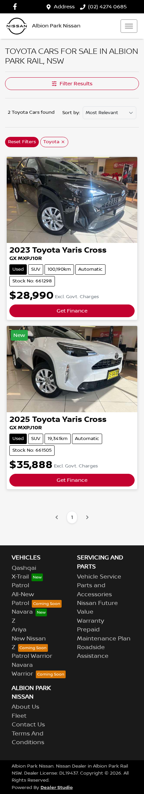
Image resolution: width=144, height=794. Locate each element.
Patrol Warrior (32, 656)
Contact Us (28, 724)
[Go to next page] (87, 517)
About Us (25, 707)
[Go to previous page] (57, 517)
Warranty (90, 621)
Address (64, 7)
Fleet (19, 716)
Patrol (20, 585)
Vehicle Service (99, 577)
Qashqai (24, 568)
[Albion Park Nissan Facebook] (16, 6)
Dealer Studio (57, 787)
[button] (129, 26)
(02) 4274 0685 (107, 7)
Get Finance (72, 311)
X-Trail (20, 577)
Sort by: (71, 112)
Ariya (19, 629)
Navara (22, 612)
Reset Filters (22, 142)
